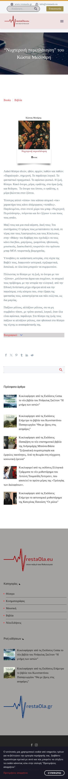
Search (60, 369)
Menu (61, 21)
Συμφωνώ (54, 773)
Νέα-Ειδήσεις (13, 622)
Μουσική (11, 608)
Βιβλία (18, 100)
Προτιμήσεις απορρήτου (15, 773)
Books (7, 100)
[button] (36, 9)
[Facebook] (6, 355)
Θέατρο (10, 593)
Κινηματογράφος (15, 601)
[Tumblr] (21, 355)
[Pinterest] (16, 355)
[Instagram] (36, 745)
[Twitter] (11, 355)
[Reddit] (32, 355)
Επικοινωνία (55, 8)
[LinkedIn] (26, 355)
